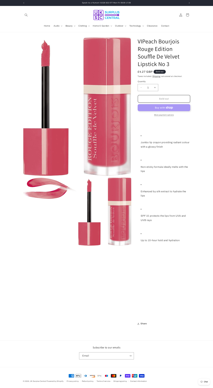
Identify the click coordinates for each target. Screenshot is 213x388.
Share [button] (144, 323)
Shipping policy (120, 381)
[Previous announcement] (24, 3)
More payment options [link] (164, 115)
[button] (26, 15)
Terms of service (103, 381)
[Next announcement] (189, 3)
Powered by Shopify (55, 381)
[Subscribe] (130, 355)
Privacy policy (73, 381)
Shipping (156, 76)
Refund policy (88, 381)
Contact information (138, 381)
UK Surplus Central (38, 381)
